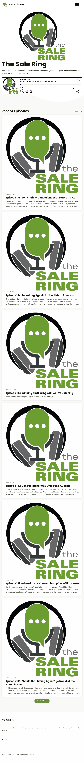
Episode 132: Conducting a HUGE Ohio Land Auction (38, 485)
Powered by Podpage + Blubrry (25, 754)
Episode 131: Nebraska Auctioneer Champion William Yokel (43, 583)
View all (77, 111)
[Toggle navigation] (77, 5)
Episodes (4, 739)
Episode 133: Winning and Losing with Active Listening (39, 393)
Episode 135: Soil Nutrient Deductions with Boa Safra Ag (40, 197)
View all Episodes (42, 701)
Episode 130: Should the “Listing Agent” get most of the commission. (40, 682)
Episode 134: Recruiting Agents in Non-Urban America (40, 295)
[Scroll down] (42, 98)
